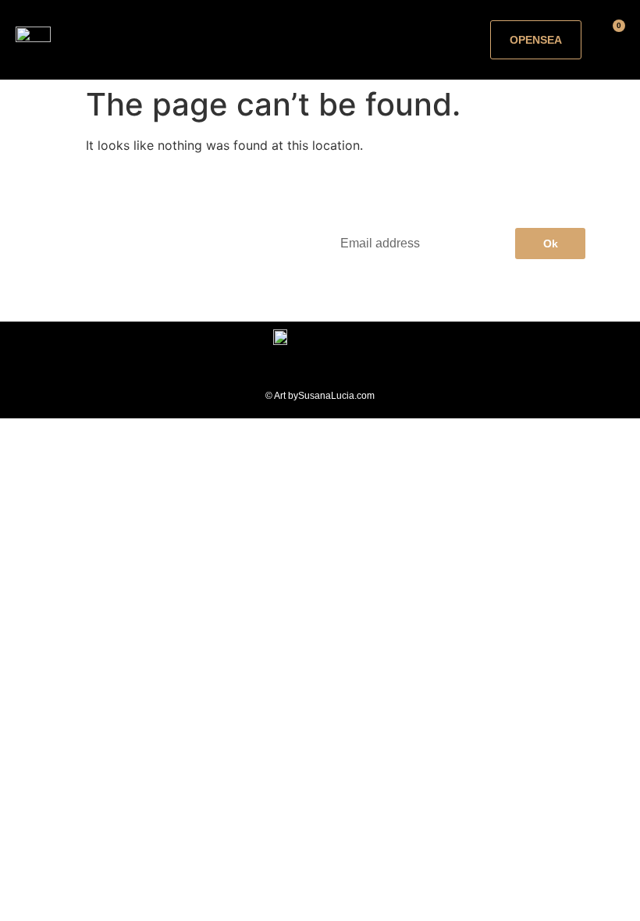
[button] (301, 40)
